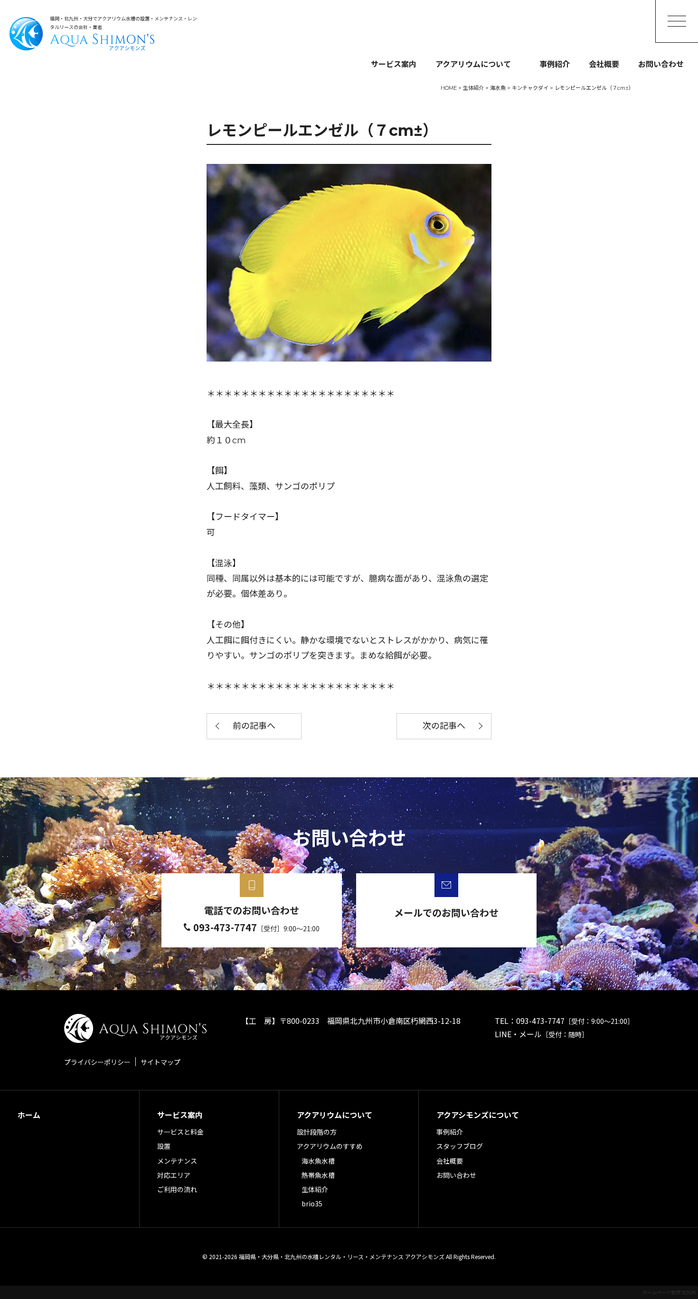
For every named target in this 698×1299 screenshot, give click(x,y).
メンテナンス (177, 1160)
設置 (163, 1146)
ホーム (29, 1114)
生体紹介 (315, 1189)
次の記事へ (444, 726)
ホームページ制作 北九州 (669, 1292)
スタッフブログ (459, 1146)
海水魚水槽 (318, 1160)
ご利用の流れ (177, 1189)
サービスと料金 (180, 1132)
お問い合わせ (661, 63)
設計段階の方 (317, 1132)
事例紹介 (554, 63)
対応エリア (173, 1175)
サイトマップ (160, 1062)
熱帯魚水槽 (318, 1175)
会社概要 (604, 63)
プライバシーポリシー (97, 1062)
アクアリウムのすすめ (330, 1146)
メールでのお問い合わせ (446, 912)
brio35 (312, 1203)
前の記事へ (254, 726)
